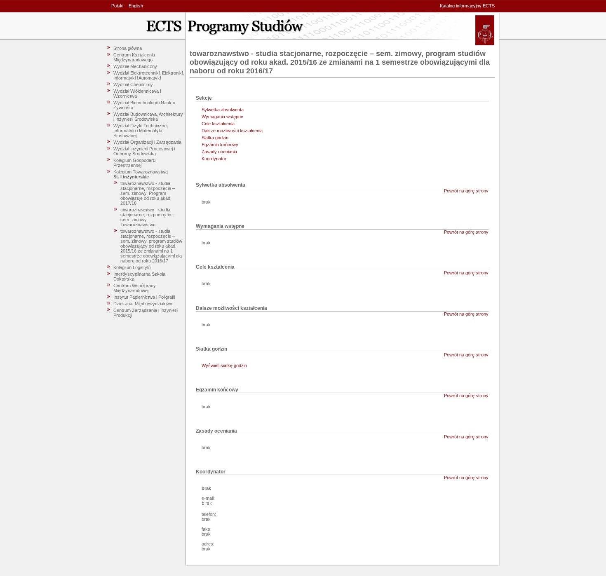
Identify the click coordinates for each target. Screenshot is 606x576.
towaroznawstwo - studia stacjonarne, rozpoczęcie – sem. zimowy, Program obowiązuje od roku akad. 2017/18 (147, 193)
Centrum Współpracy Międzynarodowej (134, 288)
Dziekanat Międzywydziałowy (142, 303)
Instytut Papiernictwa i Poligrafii (144, 297)
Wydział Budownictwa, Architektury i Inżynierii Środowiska (148, 117)
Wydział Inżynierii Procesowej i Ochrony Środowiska (144, 151)
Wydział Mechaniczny (135, 66)
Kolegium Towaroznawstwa (140, 171)
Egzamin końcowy (220, 144)
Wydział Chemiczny (133, 84)
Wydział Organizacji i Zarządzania (147, 142)
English (136, 5)
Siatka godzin (215, 137)
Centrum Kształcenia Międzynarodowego (134, 57)
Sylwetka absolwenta (223, 109)
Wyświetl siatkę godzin (224, 365)
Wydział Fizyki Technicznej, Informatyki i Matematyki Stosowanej (141, 130)
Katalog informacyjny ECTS (467, 5)
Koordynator (214, 158)
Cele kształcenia (218, 123)
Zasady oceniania (219, 151)
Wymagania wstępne (222, 116)
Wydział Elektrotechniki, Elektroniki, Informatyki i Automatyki (148, 75)
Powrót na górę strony (466, 190)
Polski (117, 5)
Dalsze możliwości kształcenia (232, 130)
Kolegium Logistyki (131, 267)
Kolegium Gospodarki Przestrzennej (134, 163)
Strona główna (127, 48)
